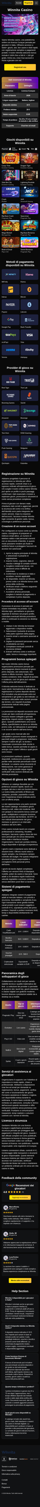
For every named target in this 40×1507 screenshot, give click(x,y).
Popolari (5, 149)
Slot (32, 149)
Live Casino (14, 149)
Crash (24, 149)
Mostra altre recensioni (20, 1280)
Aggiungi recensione (20, 1197)
